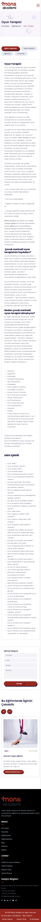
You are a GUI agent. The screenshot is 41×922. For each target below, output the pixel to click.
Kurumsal (4, 832)
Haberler (4, 846)
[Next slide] (9, 711)
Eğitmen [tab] (7, 54)
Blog (3, 843)
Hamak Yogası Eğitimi (13, 756)
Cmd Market (17, 916)
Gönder (19, 684)
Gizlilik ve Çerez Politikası (10, 862)
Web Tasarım (27, 916)
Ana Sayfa (5, 26)
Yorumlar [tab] (21, 54)
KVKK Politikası (6, 866)
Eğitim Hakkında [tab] (10, 48)
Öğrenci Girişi (6, 870)
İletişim (4, 850)
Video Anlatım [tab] (29, 48)
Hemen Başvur (6, 873)
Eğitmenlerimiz (6, 839)
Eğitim (6, 751)
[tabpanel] (20, 349)
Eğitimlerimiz (16, 26)
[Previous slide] (3, 711)
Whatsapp (35, 919)
